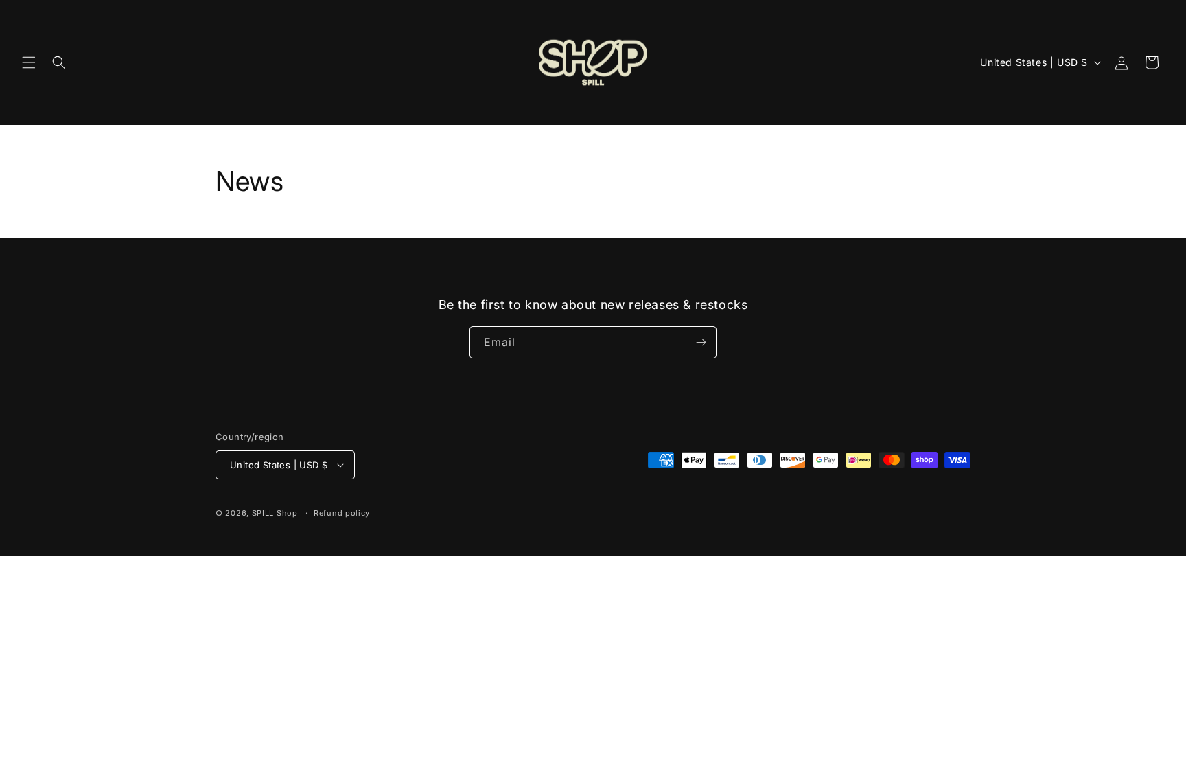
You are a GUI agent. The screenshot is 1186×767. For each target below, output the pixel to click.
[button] (29, 62)
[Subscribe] (701, 342)
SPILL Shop (275, 513)
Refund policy (342, 513)
